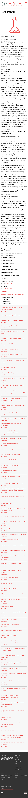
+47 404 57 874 (9, 283)
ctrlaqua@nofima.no (19, 769)
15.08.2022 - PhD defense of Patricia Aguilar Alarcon (21, 781)
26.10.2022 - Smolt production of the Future (21, 776)
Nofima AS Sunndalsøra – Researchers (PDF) (12, 294)
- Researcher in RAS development (6, 787)
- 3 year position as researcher (6, 782)
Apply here (4, 291)
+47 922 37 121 (9, 288)
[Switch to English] (25, 793)
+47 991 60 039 (18, 767)
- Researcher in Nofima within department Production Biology (6, 777)
